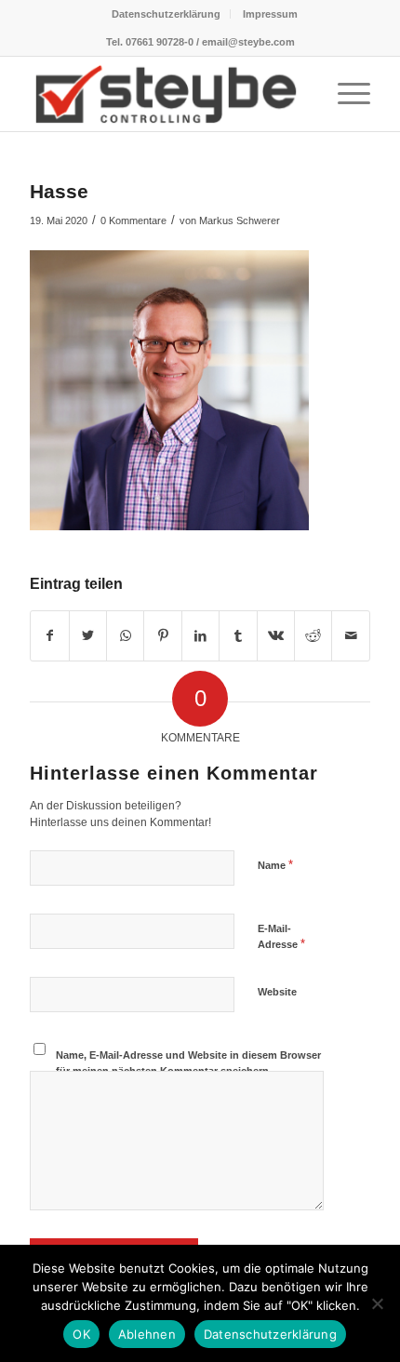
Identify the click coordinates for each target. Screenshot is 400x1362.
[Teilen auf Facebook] (49, 636)
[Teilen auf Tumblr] (238, 636)
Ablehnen (147, 1334)
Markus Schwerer (239, 220)
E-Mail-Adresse (281, 937)
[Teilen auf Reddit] (313, 636)
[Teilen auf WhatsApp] (125, 636)
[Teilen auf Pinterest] (162, 636)
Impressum (270, 14)
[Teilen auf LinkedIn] (200, 636)
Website (277, 991)
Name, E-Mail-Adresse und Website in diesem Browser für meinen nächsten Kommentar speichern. (188, 1062)
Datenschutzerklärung (166, 14)
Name (275, 865)
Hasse (59, 191)
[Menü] (344, 94)
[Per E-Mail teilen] (350, 636)
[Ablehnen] (376, 1303)
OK (81, 1334)
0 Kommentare (133, 220)
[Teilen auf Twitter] (88, 636)
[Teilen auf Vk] (276, 636)
